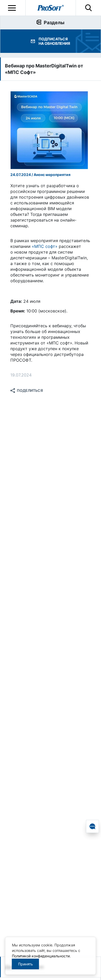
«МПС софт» (44, 246)
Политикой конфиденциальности (41, 956)
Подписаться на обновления (54, 41)
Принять (25, 964)
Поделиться (30, 390)
